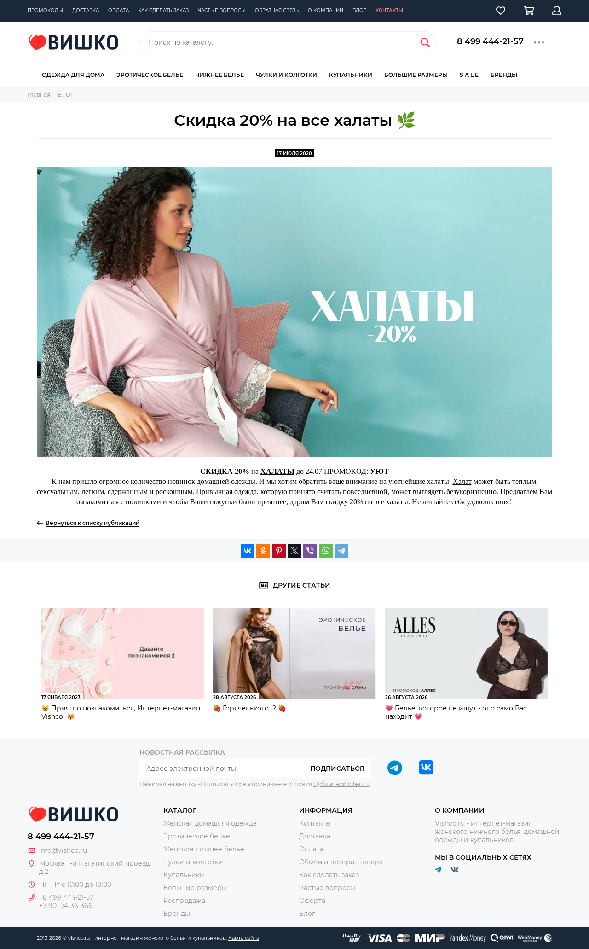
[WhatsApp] (326, 551)
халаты (397, 502)
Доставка (85, 10)
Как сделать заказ (163, 10)
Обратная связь (277, 10)
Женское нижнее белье (203, 849)
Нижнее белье (219, 74)
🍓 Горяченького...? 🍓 (249, 708)
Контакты (389, 10)
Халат (462, 481)
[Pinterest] (279, 551)
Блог (359, 10)
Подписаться (337, 768)
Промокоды (45, 10)
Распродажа (184, 901)
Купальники (350, 74)
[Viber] (310, 551)
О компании (325, 10)
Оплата (118, 10)
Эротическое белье (149, 74)
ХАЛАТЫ (277, 471)
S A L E (469, 74)
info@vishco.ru (63, 850)
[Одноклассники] (263, 551)
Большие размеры (416, 74)
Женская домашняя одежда (210, 823)
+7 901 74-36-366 (65, 906)
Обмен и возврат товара (341, 862)
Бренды (504, 74)
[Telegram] (341, 551)
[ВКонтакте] (247, 551)
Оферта (312, 901)
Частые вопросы (222, 10)
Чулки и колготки (286, 74)
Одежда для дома (73, 74)
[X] (294, 551)
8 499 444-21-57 (490, 41)
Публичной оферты (341, 783)
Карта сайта (243, 938)
